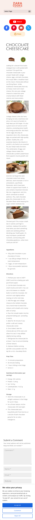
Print (19, 34)
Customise (17, 510)
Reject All (17, 516)
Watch (19, 22)
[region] (17, 502)
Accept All (17, 505)
